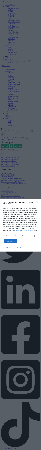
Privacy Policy (31, 247)
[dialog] (20, 225)
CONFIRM (10, 241)
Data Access (20, 247)
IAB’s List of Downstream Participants (23, 230)
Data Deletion (10, 247)
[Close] (37, 202)
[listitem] (20, 236)
